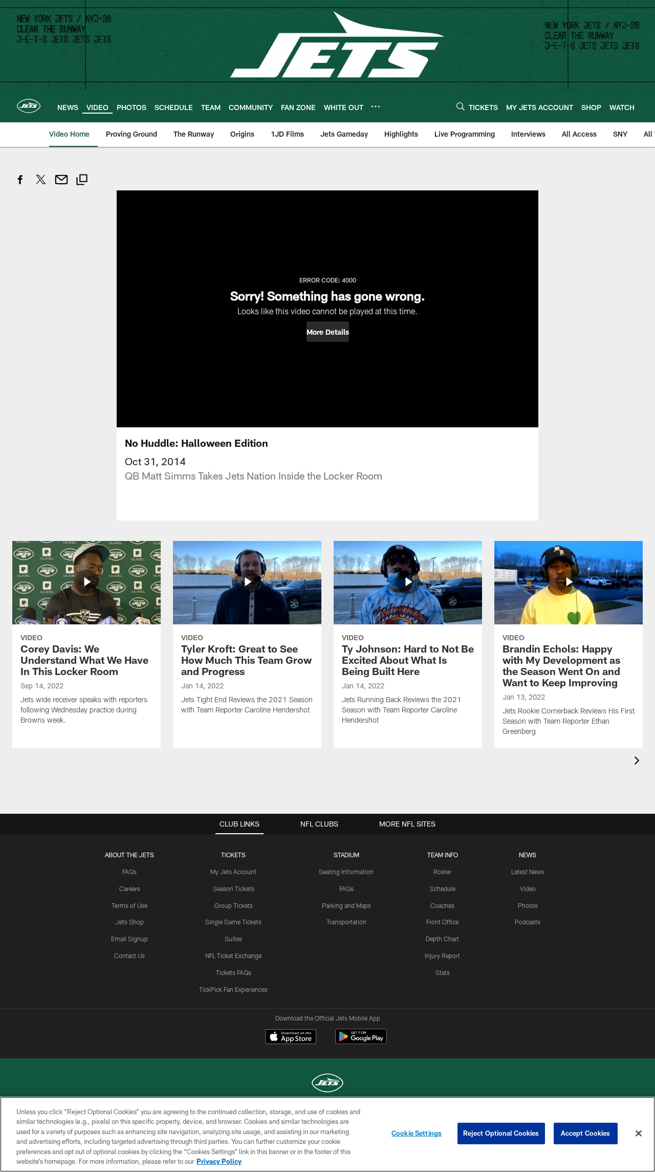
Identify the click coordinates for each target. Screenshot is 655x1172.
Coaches (442, 905)
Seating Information (346, 871)
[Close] (638, 1133)
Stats (442, 972)
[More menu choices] (376, 106)
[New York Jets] (327, 1084)
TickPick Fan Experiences (233, 989)
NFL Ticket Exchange (233, 955)
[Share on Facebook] (20, 185)
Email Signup (129, 938)
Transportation (346, 921)
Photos (528, 905)
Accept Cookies (585, 1133)
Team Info (442, 854)
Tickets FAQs (233, 972)
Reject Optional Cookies (501, 1133)
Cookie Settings (416, 1133)
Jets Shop (130, 921)
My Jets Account (233, 871)
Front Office (442, 921)
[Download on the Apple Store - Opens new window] (290, 1038)
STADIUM (346, 854)
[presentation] (639, 761)
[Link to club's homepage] (28, 106)
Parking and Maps (346, 905)
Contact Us (129, 955)
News (527, 854)
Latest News (527, 871)
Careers (129, 888)
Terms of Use (129, 905)
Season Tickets (233, 888)
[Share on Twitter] (41, 185)
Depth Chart (442, 938)
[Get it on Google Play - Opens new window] (361, 1041)
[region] (327, 1134)
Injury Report (442, 955)
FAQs (129, 871)
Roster (442, 871)
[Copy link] (82, 180)
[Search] (460, 106)
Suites (233, 938)
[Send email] (61, 185)
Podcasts (527, 921)
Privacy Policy (219, 1161)
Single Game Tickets (233, 921)
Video (528, 888)
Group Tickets (233, 905)
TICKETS (233, 854)
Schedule (442, 888)
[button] (328, 331)
